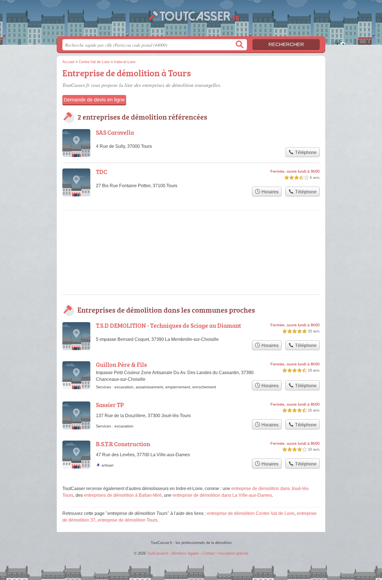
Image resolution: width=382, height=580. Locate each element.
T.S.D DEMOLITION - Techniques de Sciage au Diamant (168, 325)
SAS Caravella (115, 132)
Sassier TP (110, 404)
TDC (101, 171)
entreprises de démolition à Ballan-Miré (123, 495)
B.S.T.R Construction (123, 443)
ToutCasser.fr (191, 20)
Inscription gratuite (233, 553)
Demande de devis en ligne (94, 100)
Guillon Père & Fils (121, 364)
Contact (208, 553)
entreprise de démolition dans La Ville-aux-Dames (222, 495)
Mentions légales (185, 553)
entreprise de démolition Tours (127, 520)
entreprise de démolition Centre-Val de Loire (250, 513)
